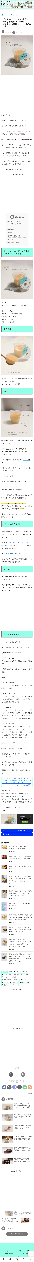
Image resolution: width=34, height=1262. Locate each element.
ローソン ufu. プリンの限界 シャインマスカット (15, 224)
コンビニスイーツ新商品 (10, 977)
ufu (19, 971)
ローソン (6, 982)
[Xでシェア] (11, 1074)
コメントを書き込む (17, 1234)
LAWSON (12, 971)
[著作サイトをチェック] (4, 1087)
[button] (23, 1074)
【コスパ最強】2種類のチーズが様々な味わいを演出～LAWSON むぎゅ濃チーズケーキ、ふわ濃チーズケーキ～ (20, 917)
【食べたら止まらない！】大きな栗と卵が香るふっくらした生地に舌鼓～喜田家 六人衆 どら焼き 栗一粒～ (21, 929)
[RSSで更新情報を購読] (30, 1087)
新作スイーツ (15, 982)
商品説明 (11, 229)
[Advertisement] (17, 94)
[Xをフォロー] (9, 1087)
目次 (16, 217)
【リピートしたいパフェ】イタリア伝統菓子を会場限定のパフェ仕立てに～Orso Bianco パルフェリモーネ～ (20, 893)
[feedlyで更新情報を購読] (24, 1087)
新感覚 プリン (25, 982)
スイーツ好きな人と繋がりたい (11, 979)
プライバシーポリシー (25, 1251)
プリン (24, 979)
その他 (5, 971)
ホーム (9, 1251)
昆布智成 (6, 985)
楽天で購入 (27, 785)
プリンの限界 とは (14, 236)
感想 (10, 232)
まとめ (11, 239)
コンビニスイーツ (23, 974)
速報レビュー (15, 985)
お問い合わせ (9, 1253)
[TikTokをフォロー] (19, 1087)
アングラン (26, 971)
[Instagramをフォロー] (14, 1087)
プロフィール (25, 1253)
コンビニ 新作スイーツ (10, 974)
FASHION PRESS (9, 553)
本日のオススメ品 (14, 242)
